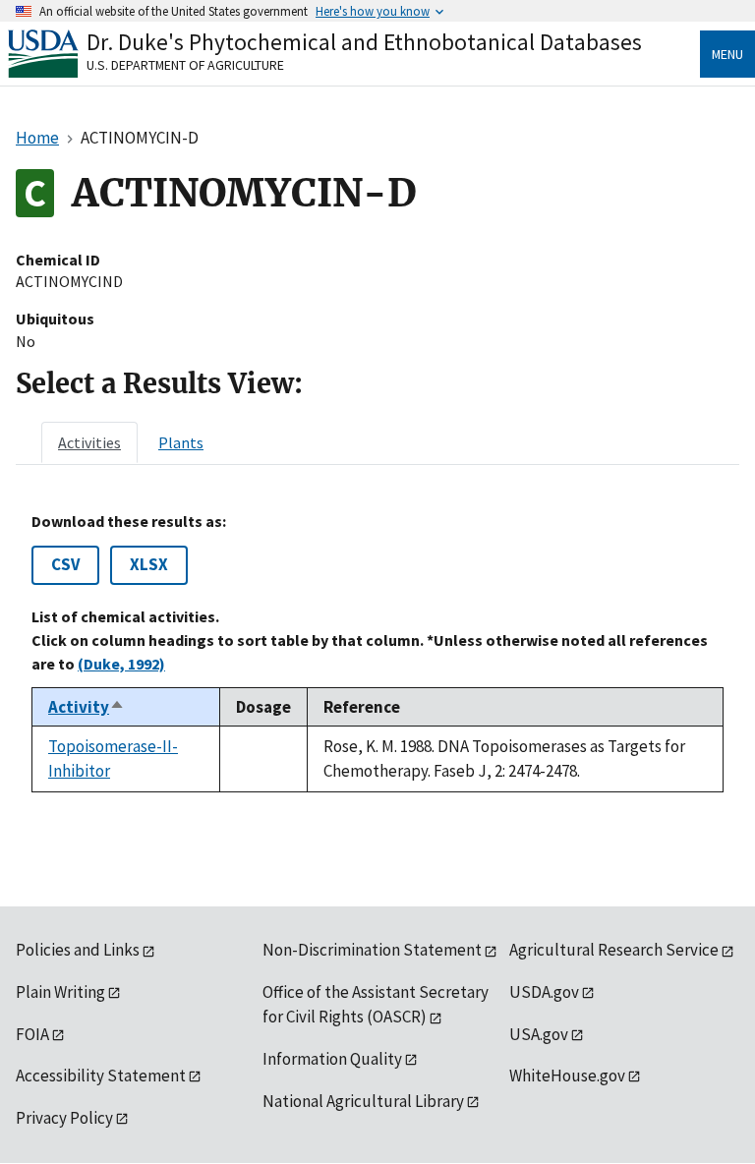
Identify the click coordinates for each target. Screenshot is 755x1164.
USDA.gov (544, 992)
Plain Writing (60, 992)
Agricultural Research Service (614, 949)
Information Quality (332, 1059)
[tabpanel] (377, 652)
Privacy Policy (64, 1118)
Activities (89, 442)
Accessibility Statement (101, 1075)
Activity (86, 707)
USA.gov (538, 1034)
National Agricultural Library (363, 1101)
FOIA (32, 1034)
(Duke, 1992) (121, 663)
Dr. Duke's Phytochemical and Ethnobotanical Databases (364, 42)
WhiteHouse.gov (567, 1075)
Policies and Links (78, 949)
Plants (180, 442)
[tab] (89, 442)
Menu (727, 54)
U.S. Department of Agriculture (185, 65)
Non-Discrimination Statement (372, 949)
